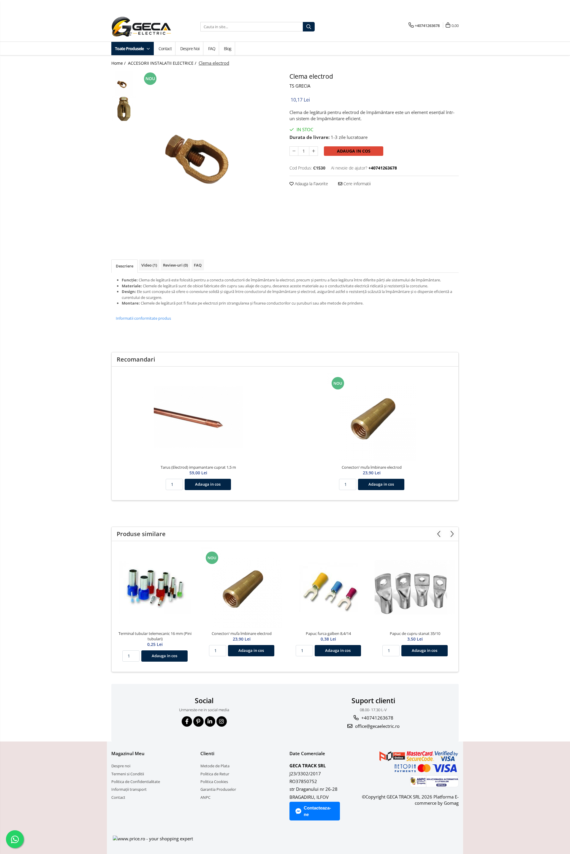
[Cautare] (309, 26)
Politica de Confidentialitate (135, 781)
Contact (165, 48)
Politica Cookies (214, 781)
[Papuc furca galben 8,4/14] (328, 587)
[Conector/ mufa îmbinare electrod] (371, 417)
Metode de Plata (214, 766)
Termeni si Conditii (127, 774)
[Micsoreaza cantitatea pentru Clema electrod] (293, 151)
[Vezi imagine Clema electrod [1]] (124, 108)
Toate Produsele (130, 48)
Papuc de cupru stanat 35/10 (415, 633)
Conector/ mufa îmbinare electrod (372, 467)
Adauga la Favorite (311, 183)
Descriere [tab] (124, 266)
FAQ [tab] (198, 265)
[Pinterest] (198, 721)
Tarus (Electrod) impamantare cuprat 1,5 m (198, 467)
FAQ (211, 48)
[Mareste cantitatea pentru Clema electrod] (313, 151)
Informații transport (129, 789)
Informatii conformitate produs (143, 318)
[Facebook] (187, 721)
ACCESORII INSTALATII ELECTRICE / (162, 63)
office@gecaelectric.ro (377, 726)
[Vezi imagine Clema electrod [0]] (124, 83)
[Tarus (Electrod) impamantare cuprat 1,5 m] (198, 417)
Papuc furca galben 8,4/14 (328, 633)
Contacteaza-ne (317, 811)
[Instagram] (221, 721)
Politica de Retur (214, 774)
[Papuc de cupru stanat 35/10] (415, 587)
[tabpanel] (210, 154)
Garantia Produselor (218, 789)
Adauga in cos (353, 151)
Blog (227, 48)
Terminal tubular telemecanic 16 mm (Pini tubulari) (154, 636)
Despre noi (190, 48)
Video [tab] (149, 265)
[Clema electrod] (210, 154)
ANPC (205, 797)
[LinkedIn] (210, 721)
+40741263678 (376, 718)
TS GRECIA (299, 86)
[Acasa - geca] (148, 26)
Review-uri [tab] (175, 265)
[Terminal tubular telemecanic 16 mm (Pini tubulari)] (155, 587)
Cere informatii (356, 183)
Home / (119, 63)
